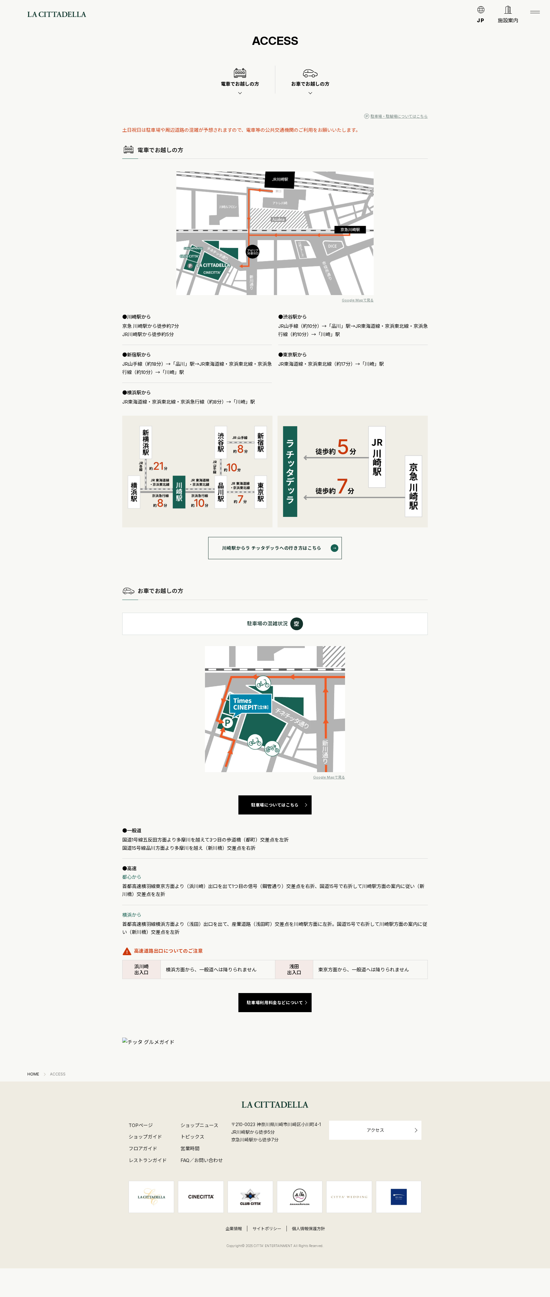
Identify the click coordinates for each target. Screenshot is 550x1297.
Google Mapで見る (358, 300)
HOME (33, 1074)
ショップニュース (199, 1125)
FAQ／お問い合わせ (201, 1160)
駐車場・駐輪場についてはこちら (399, 116)
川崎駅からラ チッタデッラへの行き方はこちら (271, 548)
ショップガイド (145, 1137)
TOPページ (141, 1125)
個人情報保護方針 (308, 1229)
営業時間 (190, 1149)
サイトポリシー (266, 1229)
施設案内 (508, 20)
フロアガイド (143, 1149)
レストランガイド (148, 1160)
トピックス (192, 1137)
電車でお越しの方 (240, 84)
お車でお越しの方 (310, 84)
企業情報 (233, 1229)
